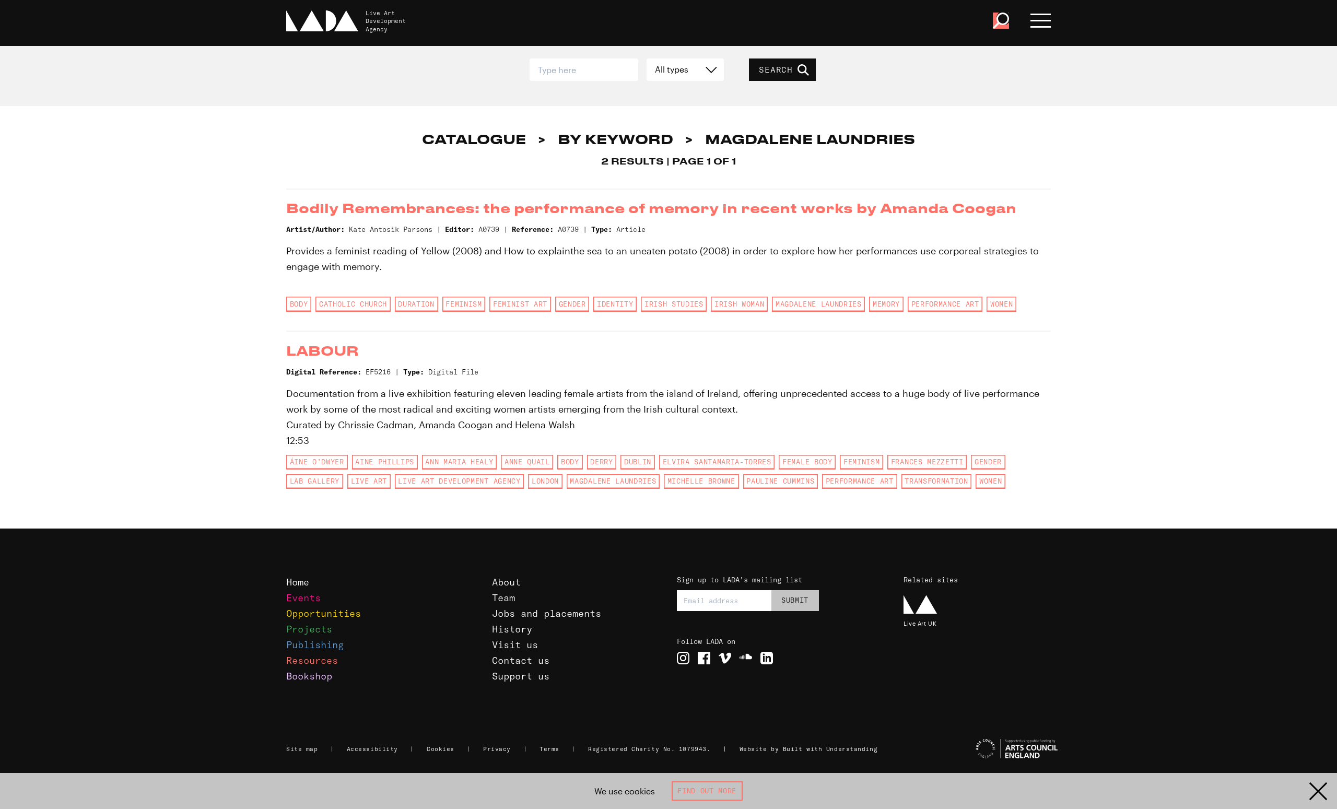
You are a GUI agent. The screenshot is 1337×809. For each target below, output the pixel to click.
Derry (601, 462)
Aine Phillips (384, 462)
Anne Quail (527, 462)
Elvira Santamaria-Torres (717, 462)
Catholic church (353, 304)
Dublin (637, 462)
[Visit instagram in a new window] (683, 658)
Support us (520, 676)
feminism (463, 304)
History (512, 629)
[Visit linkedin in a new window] (766, 658)
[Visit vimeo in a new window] (725, 658)
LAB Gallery (314, 481)
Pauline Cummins (780, 481)
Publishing (315, 645)
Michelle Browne (701, 481)
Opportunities (323, 613)
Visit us (515, 645)
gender (572, 304)
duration (416, 304)
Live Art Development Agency (459, 481)
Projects (309, 629)
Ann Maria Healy (459, 462)
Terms (549, 749)
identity (615, 304)
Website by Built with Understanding (809, 749)
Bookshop (309, 676)
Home (297, 582)
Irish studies (673, 304)
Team (503, 598)
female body (807, 462)
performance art (945, 304)
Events (303, 598)
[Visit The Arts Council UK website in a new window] (982, 749)
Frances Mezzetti (927, 462)
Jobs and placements (546, 613)
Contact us (520, 660)
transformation (936, 481)
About (506, 582)
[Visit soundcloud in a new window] (746, 658)
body (299, 304)
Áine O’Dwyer (317, 462)
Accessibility (372, 749)
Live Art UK (920, 623)
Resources (312, 660)
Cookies (440, 749)
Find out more (706, 791)
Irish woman (739, 304)
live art (369, 481)
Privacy (497, 749)
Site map (302, 749)
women (1001, 304)
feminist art (520, 304)
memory (886, 304)
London (545, 481)
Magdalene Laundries (819, 304)
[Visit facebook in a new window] (704, 658)
